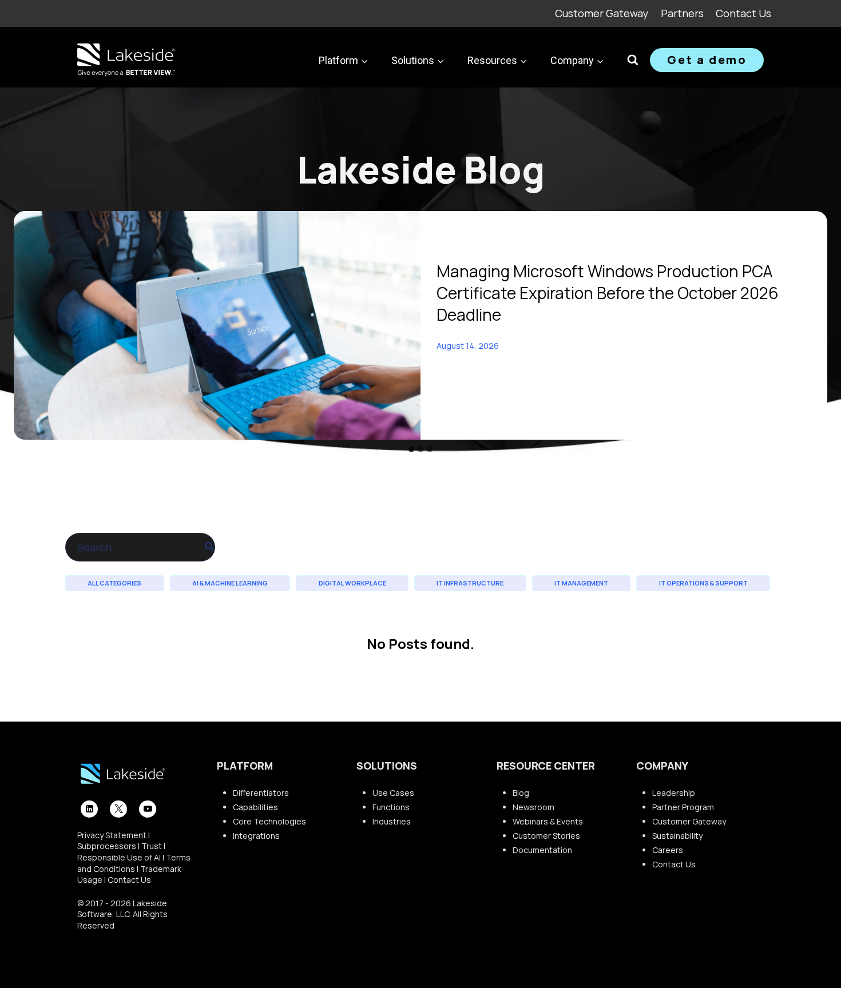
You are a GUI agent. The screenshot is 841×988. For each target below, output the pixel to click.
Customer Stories (546, 835)
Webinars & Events (548, 821)
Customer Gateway (601, 13)
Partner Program (683, 807)
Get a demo (707, 59)
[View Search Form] (632, 60)
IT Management (581, 583)
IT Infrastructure (470, 583)
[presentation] (217, 325)
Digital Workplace (352, 583)
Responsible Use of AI (119, 857)
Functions (391, 807)
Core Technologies (269, 821)
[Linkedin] (89, 809)
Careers (667, 849)
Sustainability (677, 835)
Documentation (542, 849)
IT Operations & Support (703, 583)
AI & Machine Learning (230, 583)
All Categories (114, 583)
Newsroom (533, 807)
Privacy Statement (111, 835)
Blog (521, 792)
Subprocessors (106, 845)
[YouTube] (147, 809)
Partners (682, 13)
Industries (391, 821)
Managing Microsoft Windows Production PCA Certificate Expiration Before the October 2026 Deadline (608, 292)
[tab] (411, 449)
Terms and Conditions (134, 863)
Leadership (673, 792)
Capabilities (255, 807)
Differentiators (261, 792)
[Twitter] (118, 809)
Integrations (256, 835)
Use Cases (393, 792)
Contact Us (743, 13)
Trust (151, 845)
